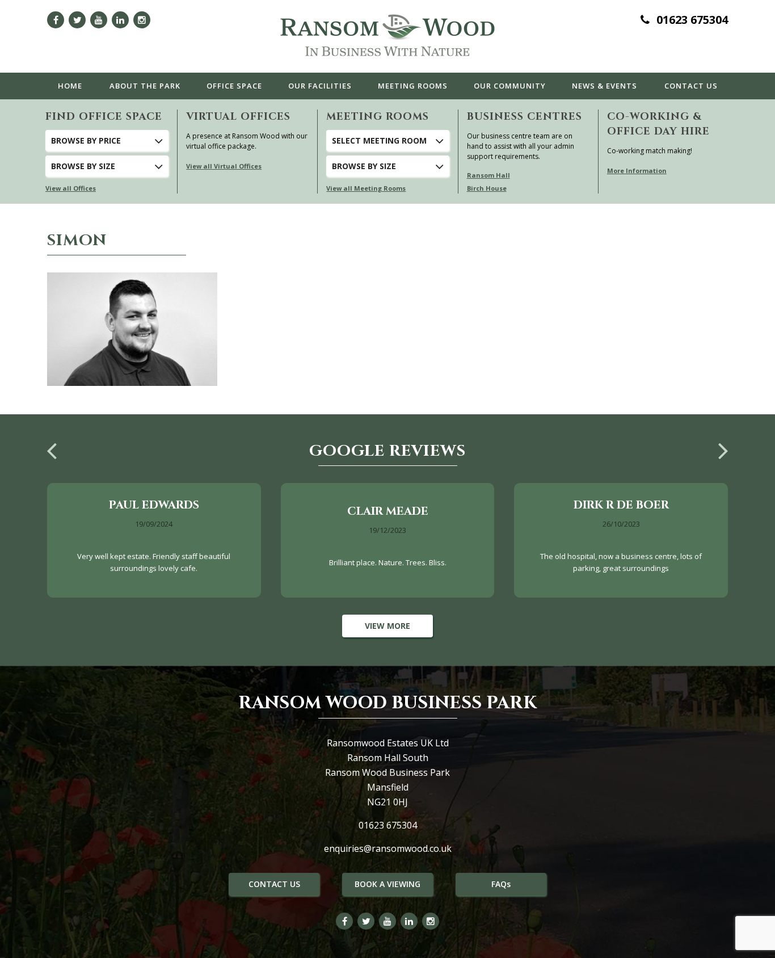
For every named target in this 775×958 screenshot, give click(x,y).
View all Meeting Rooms (366, 188)
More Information (637, 170)
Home (70, 86)
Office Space (234, 86)
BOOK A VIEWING (387, 884)
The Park (144, 86)
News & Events (604, 86)
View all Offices (70, 188)
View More (387, 625)
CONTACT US (274, 884)
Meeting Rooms (413, 86)
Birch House (487, 188)
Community (510, 86)
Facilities (320, 86)
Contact (691, 86)
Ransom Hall (488, 175)
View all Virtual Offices (224, 166)
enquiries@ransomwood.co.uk (388, 848)
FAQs (501, 884)
